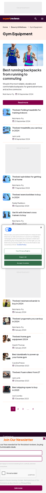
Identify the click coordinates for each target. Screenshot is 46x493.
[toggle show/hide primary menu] (42, 18)
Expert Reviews (11, 19)
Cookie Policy (21, 245)
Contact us (8, 436)
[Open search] (35, 18)
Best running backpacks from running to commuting (22, 74)
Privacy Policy (26, 483)
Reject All (23, 257)
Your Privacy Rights (23, 251)
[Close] (41, 227)
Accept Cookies (23, 263)
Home (5, 27)
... (28, 409)
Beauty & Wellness (18, 27)
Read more (23, 102)
